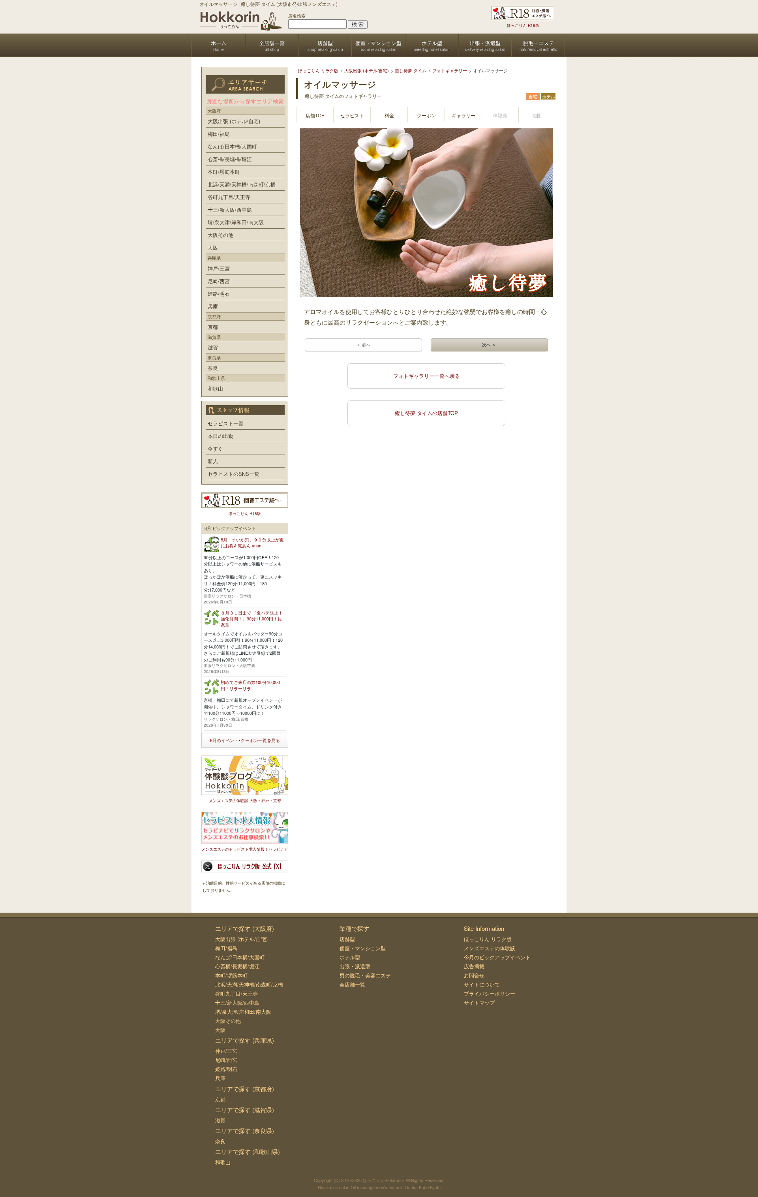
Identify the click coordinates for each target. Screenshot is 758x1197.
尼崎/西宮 (219, 281)
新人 (213, 461)
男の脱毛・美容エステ (365, 975)
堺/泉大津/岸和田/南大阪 (236, 222)
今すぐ (215, 448)
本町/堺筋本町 (224, 171)
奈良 (213, 368)
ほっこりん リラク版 (488, 939)
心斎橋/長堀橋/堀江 (230, 159)
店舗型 (347, 939)
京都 (213, 327)
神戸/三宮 (219, 268)
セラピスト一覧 (226, 423)
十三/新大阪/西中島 (230, 209)
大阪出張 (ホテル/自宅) (234, 121)
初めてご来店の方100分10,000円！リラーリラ (250, 685)
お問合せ (474, 975)
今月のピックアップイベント (497, 957)
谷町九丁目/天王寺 (229, 197)
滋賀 (213, 347)
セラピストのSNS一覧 (233, 473)
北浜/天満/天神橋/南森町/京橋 (242, 184)
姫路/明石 (219, 293)
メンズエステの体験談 (489, 948)
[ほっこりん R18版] (523, 13)
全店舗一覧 (352, 984)
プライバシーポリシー (489, 993)
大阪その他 (220, 235)
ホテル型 (350, 957)
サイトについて (482, 984)
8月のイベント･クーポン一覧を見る (245, 740)
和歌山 (215, 388)
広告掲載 (474, 966)
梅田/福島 (219, 133)
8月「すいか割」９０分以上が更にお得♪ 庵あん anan (252, 542)
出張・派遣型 (355, 966)
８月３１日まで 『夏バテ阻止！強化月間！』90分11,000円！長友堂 (252, 618)
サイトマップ (479, 1002)
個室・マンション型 (363, 948)
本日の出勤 (220, 436)
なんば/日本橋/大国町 (232, 146)
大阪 (213, 247)
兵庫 (213, 306)
